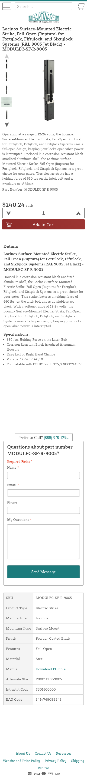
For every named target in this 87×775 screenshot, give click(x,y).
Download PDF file (51, 669)
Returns (43, 768)
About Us (23, 753)
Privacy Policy (56, 761)
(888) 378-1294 (56, 437)
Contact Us (43, 753)
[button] (6, 125)
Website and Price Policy (21, 761)
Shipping (77, 761)
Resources (63, 753)
